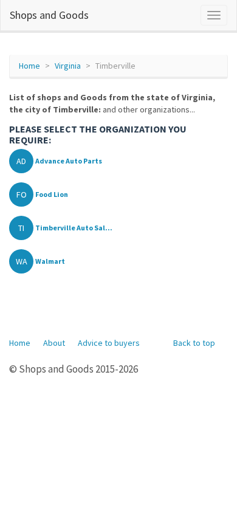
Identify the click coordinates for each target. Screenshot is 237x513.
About (54, 342)
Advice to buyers (109, 342)
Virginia (68, 65)
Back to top (194, 342)
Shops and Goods (49, 15)
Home (29, 65)
